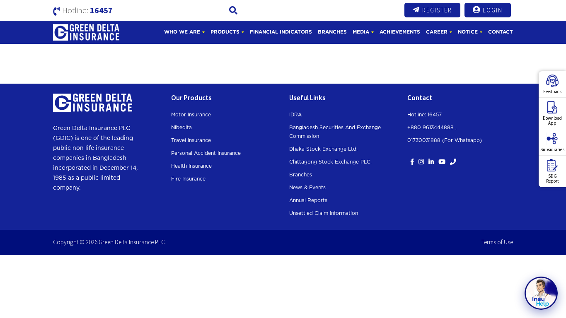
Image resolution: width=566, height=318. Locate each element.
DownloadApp (552, 120)
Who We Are (182, 31)
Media (361, 31)
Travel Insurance (191, 140)
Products (224, 31)
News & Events (307, 187)
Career (436, 31)
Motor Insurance (191, 114)
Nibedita (181, 127)
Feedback (552, 91)
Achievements (400, 31)
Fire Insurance (188, 178)
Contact (500, 31)
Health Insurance (191, 166)
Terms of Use (497, 242)
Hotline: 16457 (424, 114)
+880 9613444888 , (432, 127)
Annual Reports (308, 200)
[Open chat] (541, 293)
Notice (468, 31)
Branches (332, 31)
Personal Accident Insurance (206, 153)
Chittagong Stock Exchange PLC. (330, 161)
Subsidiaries (552, 149)
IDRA (295, 114)
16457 (101, 10)
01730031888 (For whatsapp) (444, 140)
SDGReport (552, 178)
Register (437, 10)
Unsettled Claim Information (323, 213)
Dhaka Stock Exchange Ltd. (323, 149)
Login (493, 10)
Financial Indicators (281, 31)
